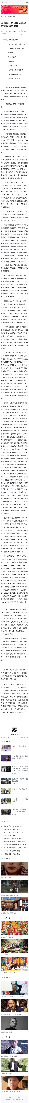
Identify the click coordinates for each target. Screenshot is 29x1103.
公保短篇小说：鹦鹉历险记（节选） (11, 913)
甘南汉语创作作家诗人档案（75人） (14, 826)
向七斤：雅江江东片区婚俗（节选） (14, 832)
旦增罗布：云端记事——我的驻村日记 (14, 841)
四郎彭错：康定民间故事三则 (12, 829)
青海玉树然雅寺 (5, 955)
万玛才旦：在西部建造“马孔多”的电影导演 (12, 996)
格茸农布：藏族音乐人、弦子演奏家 (11, 1014)
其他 (14, 16)
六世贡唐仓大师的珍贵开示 (8, 972)
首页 (2, 16)
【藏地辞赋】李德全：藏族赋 (12, 854)
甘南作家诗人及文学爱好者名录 (12, 838)
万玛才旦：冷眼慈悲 (6, 1032)
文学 (5, 16)
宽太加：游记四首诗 (19, 746)
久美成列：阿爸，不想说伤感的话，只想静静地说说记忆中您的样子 (20, 769)
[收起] (27, 1)
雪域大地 (10, 16)
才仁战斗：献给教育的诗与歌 (12, 851)
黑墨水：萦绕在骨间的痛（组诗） (10, 895)
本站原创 (14, 31)
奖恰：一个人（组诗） (7, 877)
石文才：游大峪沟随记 (20, 789)
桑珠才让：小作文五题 (10, 835)
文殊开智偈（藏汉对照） (8, 937)
